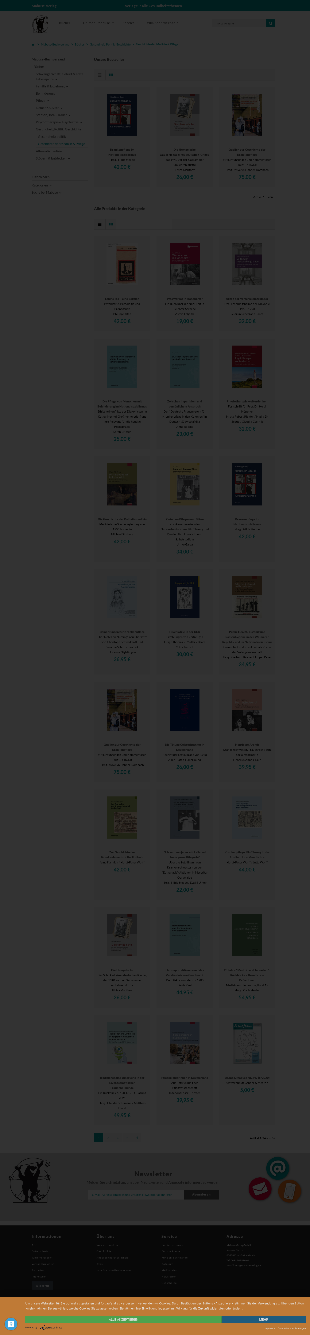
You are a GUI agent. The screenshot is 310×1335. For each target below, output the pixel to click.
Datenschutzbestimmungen (292, 1328)
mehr (263, 1320)
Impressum (270, 1328)
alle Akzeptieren (123, 1320)
